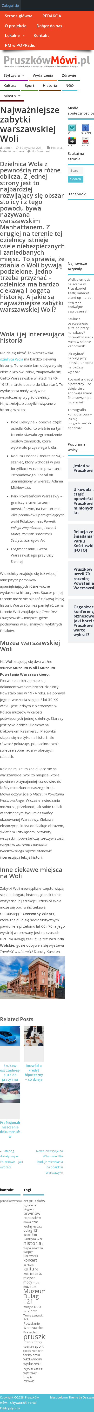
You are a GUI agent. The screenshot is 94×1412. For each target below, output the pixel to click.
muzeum (29, 1286)
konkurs (28, 1264)
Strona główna (18, 16)
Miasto (10, 95)
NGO (70, 85)
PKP (25, 1319)
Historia (50, 85)
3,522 (86, 133)
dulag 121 (31, 1230)
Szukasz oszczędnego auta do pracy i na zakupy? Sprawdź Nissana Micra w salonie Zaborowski (81, 332)
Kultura (10, 85)
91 (70, 146)
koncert (30, 1260)
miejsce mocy (29, 1280)
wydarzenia (32, 1363)
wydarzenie (33, 1368)
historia (32, 1243)
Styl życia (12, 75)
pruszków (39, 1336)
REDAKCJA (51, 16)
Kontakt (41, 35)
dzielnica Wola (11, 359)
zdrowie (28, 1381)
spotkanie (29, 1350)
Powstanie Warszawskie (33, 1325)
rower (27, 1342)
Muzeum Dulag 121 (35, 1296)
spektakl (28, 1346)
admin (8, 148)
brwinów (31, 1213)
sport (39, 1346)
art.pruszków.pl (36, 1200)
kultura (31, 1269)
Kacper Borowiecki (31, 1254)
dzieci (27, 1234)
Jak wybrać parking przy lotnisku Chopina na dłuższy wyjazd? (80, 363)
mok (36, 1282)
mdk (26, 1274)
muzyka (28, 1307)
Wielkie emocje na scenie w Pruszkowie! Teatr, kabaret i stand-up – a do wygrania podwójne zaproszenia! (80, 295)
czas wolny (31, 1224)
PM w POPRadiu (20, 45)
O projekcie (16, 25)
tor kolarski (31, 1355)
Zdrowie (69, 75)
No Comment (41, 151)
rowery (37, 1342)
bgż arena (29, 1205)
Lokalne (12, 35)
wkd (26, 1359)
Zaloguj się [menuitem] (10, 5)
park (26, 1311)
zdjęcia (27, 1377)
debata (37, 1226)
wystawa (30, 1372)
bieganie (28, 1209)
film (34, 1235)
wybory (36, 1359)
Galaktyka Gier (32, 1239)
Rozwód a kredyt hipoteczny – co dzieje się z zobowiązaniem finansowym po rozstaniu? (80, 390)
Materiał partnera (12, 151)
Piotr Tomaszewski (33, 1313)
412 (84, 146)
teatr (39, 1350)
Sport (29, 85)
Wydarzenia (43, 75)
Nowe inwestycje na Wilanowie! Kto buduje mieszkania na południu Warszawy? (49, 1162)
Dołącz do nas (49, 25)
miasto (36, 1273)
